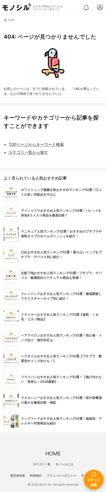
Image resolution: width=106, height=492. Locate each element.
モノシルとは (64, 464)
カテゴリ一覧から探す (28, 152)
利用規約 (36, 475)
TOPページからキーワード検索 (36, 144)
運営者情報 (17, 475)
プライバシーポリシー (61, 475)
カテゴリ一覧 (42, 464)
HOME (53, 453)
